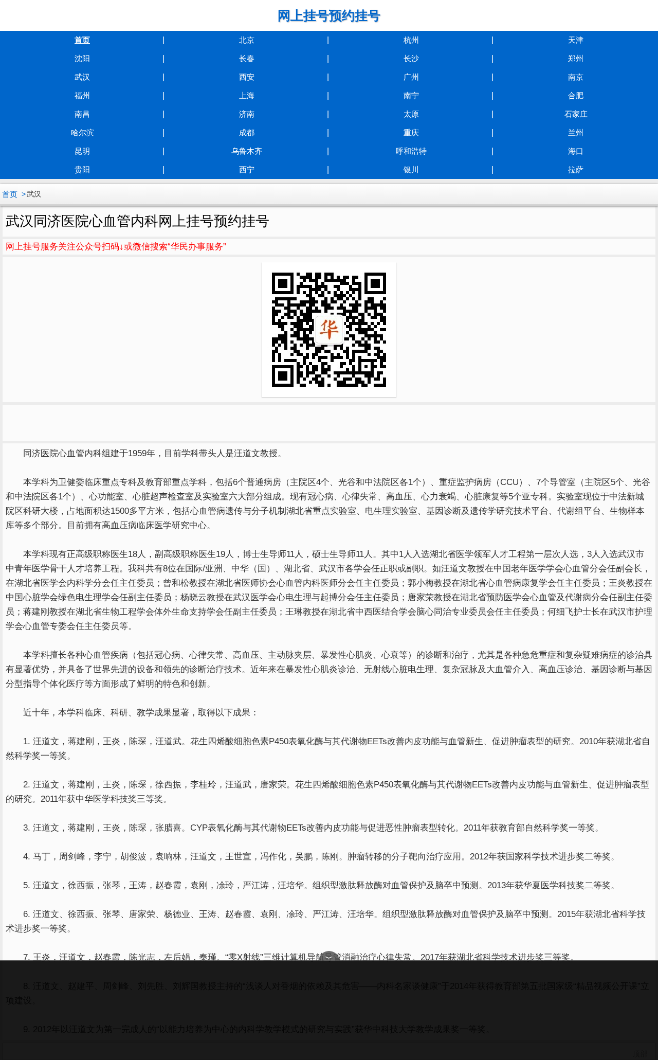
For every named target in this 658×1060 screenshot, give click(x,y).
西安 (246, 77)
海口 (575, 151)
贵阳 (82, 169)
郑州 (575, 58)
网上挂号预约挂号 (329, 15)
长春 (246, 58)
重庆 (411, 132)
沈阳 (82, 58)
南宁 (411, 95)
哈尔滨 (82, 132)
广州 (411, 77)
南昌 (82, 114)
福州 (82, 95)
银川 (411, 169)
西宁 (246, 169)
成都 (246, 132)
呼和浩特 (411, 151)
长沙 (411, 58)
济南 (246, 114)
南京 (575, 77)
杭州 (411, 39)
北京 (246, 39)
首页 (82, 39)
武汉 (82, 77)
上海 (246, 95)
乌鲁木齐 (246, 151)
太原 (411, 114)
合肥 (575, 95)
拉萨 (575, 169)
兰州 (575, 132)
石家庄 (576, 114)
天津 (575, 39)
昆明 (82, 151)
